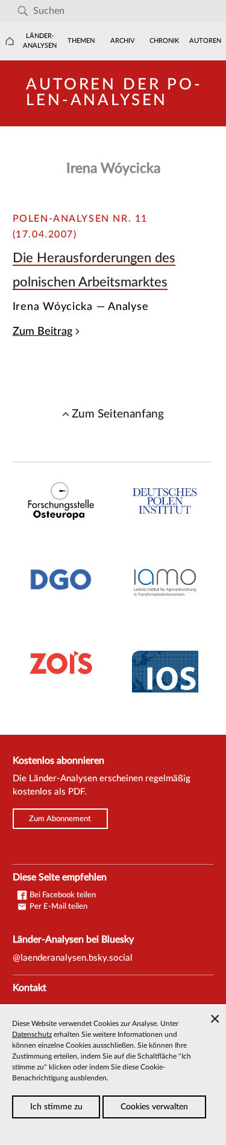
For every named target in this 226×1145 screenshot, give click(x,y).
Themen (81, 40)
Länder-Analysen (40, 41)
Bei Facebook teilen (62, 894)
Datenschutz (32, 1034)
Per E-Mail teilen (57, 906)
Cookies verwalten (154, 1107)
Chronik (164, 40)
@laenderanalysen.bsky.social (73, 958)
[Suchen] (22, 11)
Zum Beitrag (42, 331)
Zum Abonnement (60, 818)
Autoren (205, 40)
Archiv (122, 40)
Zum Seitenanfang (118, 414)
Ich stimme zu (56, 1107)
